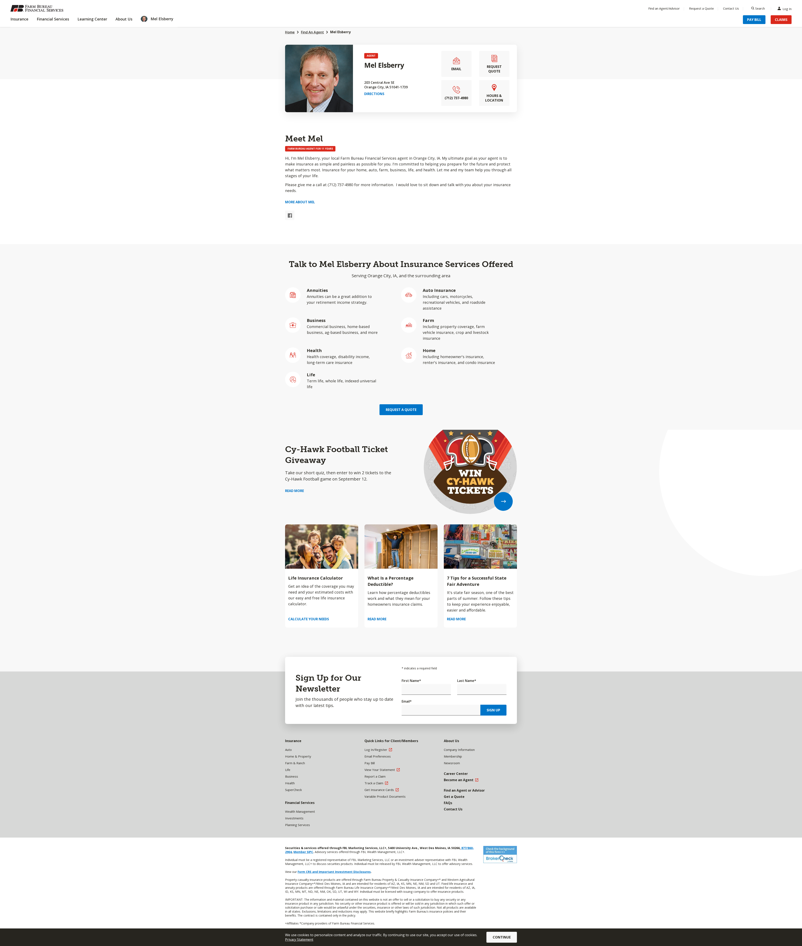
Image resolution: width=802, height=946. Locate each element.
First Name (411, 680)
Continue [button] (502, 937)
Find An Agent (312, 32)
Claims (781, 19)
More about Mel (300, 202)
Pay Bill (754, 19)
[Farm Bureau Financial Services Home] (37, 8)
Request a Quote (701, 8)
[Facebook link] (289, 215)
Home (290, 32)
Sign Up (493, 710)
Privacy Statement (299, 939)
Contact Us (731, 8)
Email (407, 701)
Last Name (466, 680)
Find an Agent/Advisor (664, 8)
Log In (787, 8)
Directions (374, 94)
